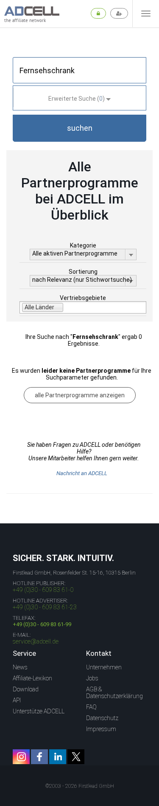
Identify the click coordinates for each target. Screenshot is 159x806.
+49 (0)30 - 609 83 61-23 (45, 607)
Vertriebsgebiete (83, 297)
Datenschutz (102, 718)
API (17, 700)
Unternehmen (104, 667)
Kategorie (83, 245)
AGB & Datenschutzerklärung (114, 692)
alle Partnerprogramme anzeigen (80, 395)
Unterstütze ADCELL (38, 711)
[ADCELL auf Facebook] (39, 756)
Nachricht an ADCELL (81, 473)
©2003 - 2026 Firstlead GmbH (79, 786)
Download (26, 689)
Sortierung (83, 271)
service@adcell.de (36, 641)
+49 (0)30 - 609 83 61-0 (43, 589)
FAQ (91, 707)
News (20, 667)
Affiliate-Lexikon (32, 678)
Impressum (101, 729)
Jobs (92, 678)
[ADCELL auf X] (75, 756)
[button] (79, 128)
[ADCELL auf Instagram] (21, 756)
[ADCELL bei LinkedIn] (57, 756)
